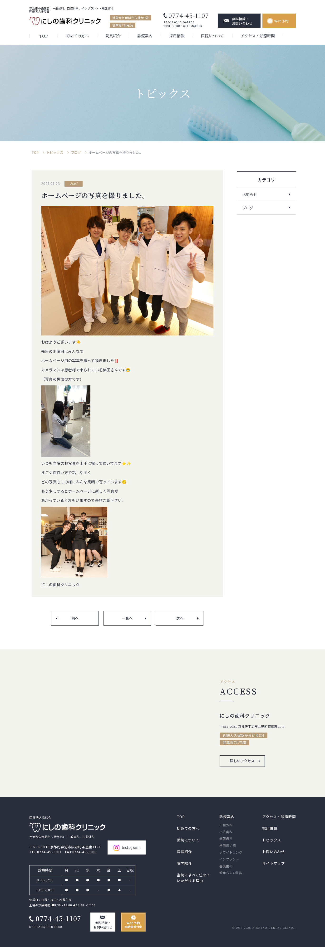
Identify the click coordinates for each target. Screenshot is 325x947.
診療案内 (145, 36)
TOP (43, 36)
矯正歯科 (225, 838)
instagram (130, 847)
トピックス (54, 152)
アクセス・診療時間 (258, 36)
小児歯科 (225, 832)
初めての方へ (77, 36)
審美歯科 (225, 866)
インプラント (229, 859)
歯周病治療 (227, 845)
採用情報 (176, 36)
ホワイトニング (230, 852)
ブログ (76, 152)
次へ (179, 618)
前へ (75, 618)
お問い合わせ (273, 851)
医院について (212, 36)
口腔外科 (225, 825)
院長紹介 (113, 36)
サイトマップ (273, 862)
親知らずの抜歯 (230, 873)
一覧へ (127, 618)
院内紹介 (184, 862)
